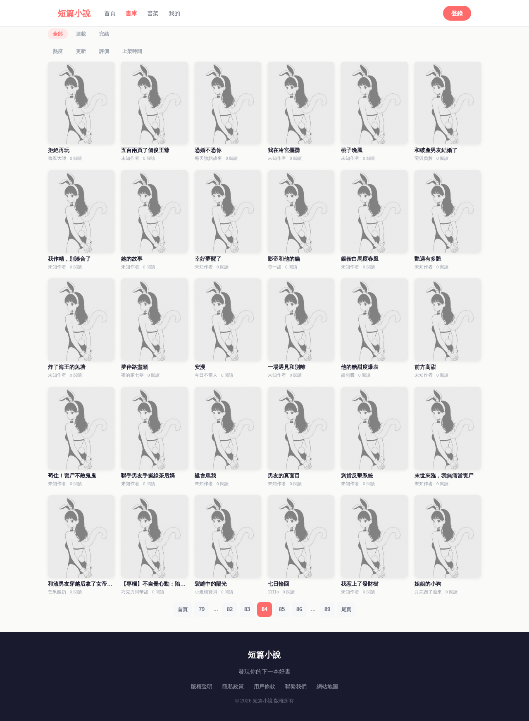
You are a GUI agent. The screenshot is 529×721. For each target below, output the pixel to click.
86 (299, 609)
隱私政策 (233, 686)
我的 (174, 13)
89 (327, 609)
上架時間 (132, 51)
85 (282, 609)
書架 (153, 13)
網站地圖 (327, 686)
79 (202, 609)
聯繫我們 (296, 686)
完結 (104, 34)
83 (247, 609)
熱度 (58, 51)
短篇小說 (74, 13)
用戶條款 (264, 686)
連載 (81, 34)
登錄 (457, 13)
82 (230, 609)
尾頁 (346, 609)
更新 (81, 51)
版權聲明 (201, 686)
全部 (58, 34)
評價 (104, 51)
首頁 (110, 13)
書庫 (131, 13)
